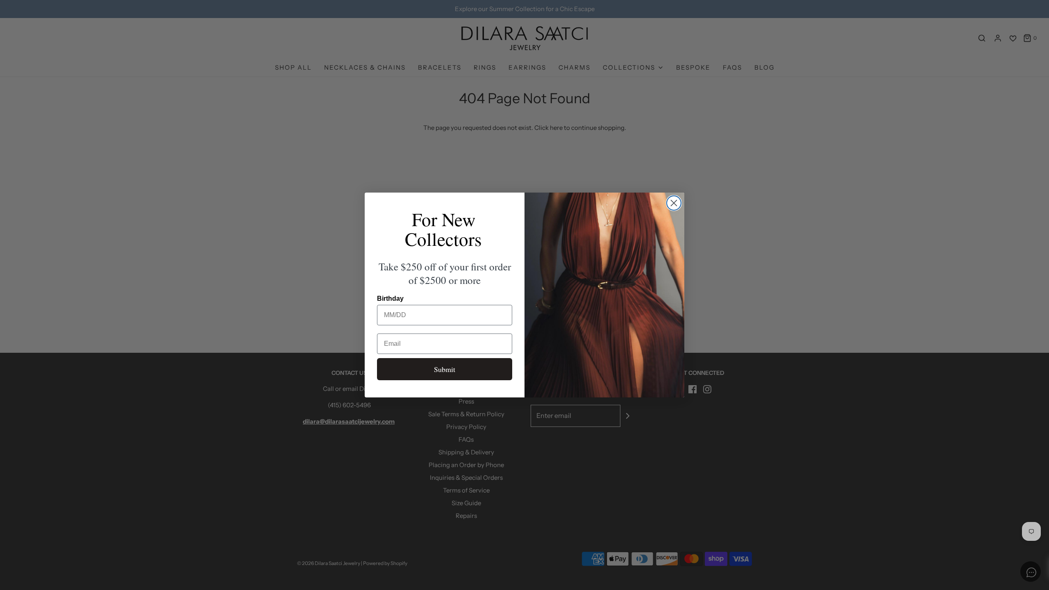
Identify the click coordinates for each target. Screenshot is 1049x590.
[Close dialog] (674, 203)
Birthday (390, 298)
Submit (444, 369)
